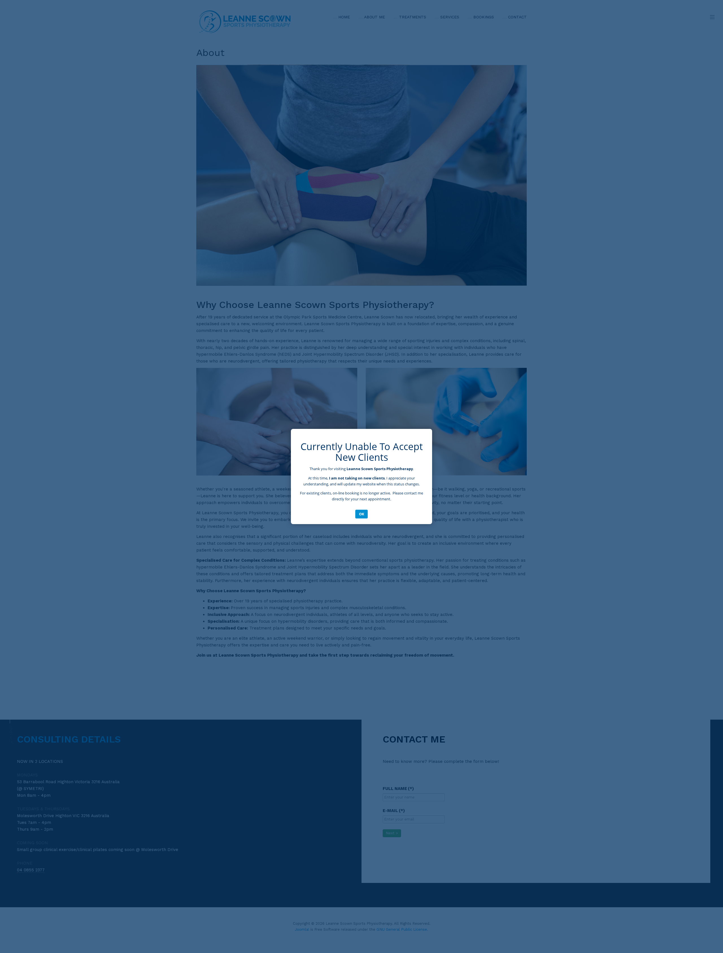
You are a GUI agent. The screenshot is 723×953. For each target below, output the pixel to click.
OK (361, 513)
